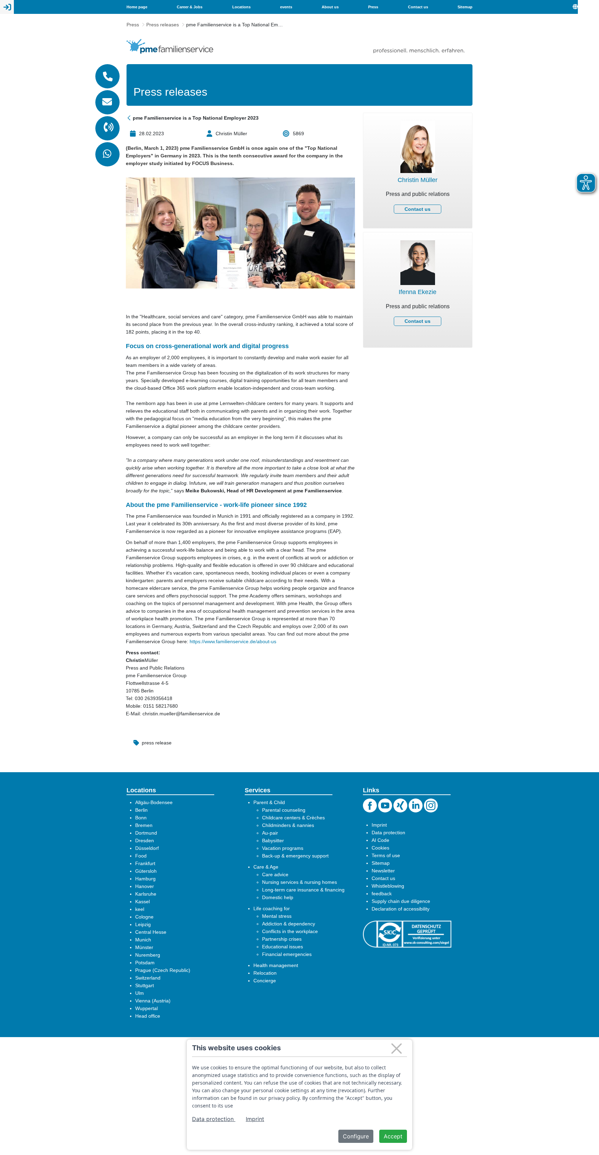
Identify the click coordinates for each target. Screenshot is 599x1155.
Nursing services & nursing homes (299, 882)
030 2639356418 (418, 158)
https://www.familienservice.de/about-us (233, 641)
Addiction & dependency (288, 923)
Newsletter (383, 870)
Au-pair (270, 833)
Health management (275, 965)
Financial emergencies (287, 954)
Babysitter (273, 840)
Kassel (142, 901)
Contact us (418, 209)
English (588, 6)
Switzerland (147, 978)
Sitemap (381, 863)
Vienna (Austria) (153, 1000)
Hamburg (145, 878)
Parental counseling (283, 810)
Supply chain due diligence (401, 901)
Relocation (265, 973)
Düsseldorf (147, 848)
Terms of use (386, 855)
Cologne (144, 917)
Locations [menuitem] (241, 7)
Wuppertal (146, 1008)
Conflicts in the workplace (290, 931)
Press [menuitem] (373, 7)
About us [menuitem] (330, 7)
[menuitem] (586, 7)
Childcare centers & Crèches (293, 817)
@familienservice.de (418, 193)
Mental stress (277, 916)
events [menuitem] (286, 7)
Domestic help (277, 897)
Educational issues (282, 946)
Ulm (139, 993)
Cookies (380, 848)
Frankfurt (145, 863)
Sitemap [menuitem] (465, 7)
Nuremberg (147, 955)
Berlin (141, 810)
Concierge (264, 980)
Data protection (388, 832)
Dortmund (146, 833)
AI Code (380, 840)
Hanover (144, 886)
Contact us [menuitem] (418, 7)
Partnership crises (282, 939)
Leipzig (143, 924)
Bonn (141, 817)
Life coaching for (271, 908)
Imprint (379, 825)
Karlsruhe (145, 894)
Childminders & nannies (288, 825)
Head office (147, 1016)
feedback (382, 893)
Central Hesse (150, 932)
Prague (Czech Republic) (162, 970)
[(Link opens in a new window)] (407, 934)
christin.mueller (417, 184)
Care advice (275, 874)
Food (141, 856)
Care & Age (265, 867)
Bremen (144, 825)
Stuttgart (144, 985)
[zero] (130, 118)
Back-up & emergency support (295, 856)
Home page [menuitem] (137, 7)
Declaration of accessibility (400, 909)
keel (139, 909)
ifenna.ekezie (417, 304)
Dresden (144, 840)
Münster (144, 947)
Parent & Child (269, 802)
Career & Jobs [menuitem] (189, 7)
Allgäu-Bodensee (154, 802)
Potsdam (145, 962)
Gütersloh (146, 871)
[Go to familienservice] (170, 46)
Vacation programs (282, 848)
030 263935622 (417, 277)
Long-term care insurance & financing (303, 890)
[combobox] (588, 7)
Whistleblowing (388, 886)
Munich (143, 939)
